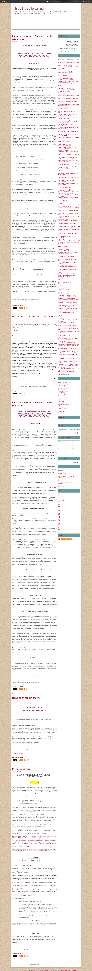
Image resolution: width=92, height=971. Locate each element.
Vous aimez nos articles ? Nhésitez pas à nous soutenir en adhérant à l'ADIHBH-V (67, 372)
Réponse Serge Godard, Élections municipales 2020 (68, 357)
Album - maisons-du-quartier (64, 69)
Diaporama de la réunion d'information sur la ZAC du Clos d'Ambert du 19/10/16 (68, 205)
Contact (53, 31)
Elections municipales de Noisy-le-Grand (66, 227)
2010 (59, 523)
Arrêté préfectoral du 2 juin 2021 (65, 77)
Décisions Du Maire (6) (63, 401)
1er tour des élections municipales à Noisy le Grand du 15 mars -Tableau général (68, 60)
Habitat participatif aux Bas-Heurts (65, 253)
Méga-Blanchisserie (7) (63, 399)
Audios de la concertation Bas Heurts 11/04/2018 (68, 110)
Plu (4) (59, 407)
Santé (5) (60, 405)
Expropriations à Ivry (62, 239)
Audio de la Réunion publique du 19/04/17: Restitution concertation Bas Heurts (67, 87)
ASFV (59, 480)
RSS (50, 31)
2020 (59, 509)
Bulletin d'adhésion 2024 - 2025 (64, 146)
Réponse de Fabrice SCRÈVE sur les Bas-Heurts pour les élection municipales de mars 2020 (68, 334)
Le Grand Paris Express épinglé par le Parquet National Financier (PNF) (67, 267)
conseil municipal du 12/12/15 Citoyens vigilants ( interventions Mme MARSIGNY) (68, 163)
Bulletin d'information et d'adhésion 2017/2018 (67, 147)
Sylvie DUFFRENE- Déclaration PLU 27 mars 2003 (69, 361)
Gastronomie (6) (61, 402)
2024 (59, 503)
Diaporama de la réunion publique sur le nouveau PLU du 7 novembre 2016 (68, 214)
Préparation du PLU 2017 (63, 294)
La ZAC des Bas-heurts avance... (65, 265)
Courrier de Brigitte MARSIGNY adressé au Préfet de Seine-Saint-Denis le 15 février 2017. (68, 186)
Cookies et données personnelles (61, 970)
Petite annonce (61, 285)
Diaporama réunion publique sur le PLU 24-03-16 (68, 219)
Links (59, 272)
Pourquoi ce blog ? (20, 31)
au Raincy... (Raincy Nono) (63, 472)
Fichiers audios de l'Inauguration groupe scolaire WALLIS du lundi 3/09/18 (68, 245)
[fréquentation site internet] (65, 540)
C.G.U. (53, 970)
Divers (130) (60, 387)
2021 (59, 507)
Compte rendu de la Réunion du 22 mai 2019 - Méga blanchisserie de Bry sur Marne (69, 155)
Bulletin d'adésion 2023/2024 (64, 141)
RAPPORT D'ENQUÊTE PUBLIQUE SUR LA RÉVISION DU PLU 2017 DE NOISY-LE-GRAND (69, 326)
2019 (59, 510)
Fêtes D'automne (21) (62, 395)
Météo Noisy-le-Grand (62, 421)
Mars (61, 499)
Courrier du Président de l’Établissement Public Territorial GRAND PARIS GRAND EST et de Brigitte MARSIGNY (68, 199)
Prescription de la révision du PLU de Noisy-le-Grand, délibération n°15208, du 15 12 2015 (68, 296)
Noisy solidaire (61, 470)
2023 (59, 504)
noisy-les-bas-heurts (21, 753)
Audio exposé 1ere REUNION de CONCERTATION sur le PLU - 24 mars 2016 (69, 107)
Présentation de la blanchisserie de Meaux (66, 298)
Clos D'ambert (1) (62, 411)
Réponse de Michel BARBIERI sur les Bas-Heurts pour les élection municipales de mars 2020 (68, 340)
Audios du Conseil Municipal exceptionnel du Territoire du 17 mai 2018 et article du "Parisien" (68, 130)
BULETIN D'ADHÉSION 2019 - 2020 (66, 140)
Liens (41, 31)
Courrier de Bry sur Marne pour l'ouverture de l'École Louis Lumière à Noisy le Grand (67, 189)
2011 (59, 522)
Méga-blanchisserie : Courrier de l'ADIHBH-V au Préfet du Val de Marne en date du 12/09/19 (68, 274)
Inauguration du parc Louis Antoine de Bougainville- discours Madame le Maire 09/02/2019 (69, 257)
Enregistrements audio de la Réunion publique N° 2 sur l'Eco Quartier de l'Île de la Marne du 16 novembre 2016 (68, 233)
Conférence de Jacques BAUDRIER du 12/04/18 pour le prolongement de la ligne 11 (68, 158)
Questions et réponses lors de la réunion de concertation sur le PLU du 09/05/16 (67, 323)
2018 (59, 512)
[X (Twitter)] (50, 1)
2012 (59, 520)
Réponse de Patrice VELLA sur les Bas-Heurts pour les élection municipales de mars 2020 (68, 349)
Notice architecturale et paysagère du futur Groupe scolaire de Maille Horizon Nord (68, 281)
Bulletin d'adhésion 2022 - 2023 (64, 144)
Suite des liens (61, 486)
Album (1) (60, 412)
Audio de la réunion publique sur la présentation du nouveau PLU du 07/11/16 (68, 96)
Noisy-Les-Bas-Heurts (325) (64, 382)
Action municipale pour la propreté (65, 65)
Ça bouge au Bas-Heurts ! (63, 148)
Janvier (61, 500)
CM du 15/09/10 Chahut (63, 150)
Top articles (37, 970)
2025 (59, 502)
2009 (59, 525)
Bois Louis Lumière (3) (63, 408)
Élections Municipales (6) (63, 404)
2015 (59, 516)
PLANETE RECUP (62, 485)
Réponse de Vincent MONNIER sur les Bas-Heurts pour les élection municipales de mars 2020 (68, 352)
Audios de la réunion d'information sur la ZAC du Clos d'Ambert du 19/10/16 (68, 117)
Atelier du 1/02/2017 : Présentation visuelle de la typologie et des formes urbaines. (68, 81)
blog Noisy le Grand (29, 8)
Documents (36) (61, 389)
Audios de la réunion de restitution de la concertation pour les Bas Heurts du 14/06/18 (69, 115)
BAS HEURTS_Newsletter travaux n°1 (66, 133)
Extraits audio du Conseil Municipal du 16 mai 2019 (69, 240)
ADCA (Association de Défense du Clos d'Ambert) (68, 475)
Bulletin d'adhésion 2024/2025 (32, 31)
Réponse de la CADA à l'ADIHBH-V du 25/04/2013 (68, 337)
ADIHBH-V (24, 970)
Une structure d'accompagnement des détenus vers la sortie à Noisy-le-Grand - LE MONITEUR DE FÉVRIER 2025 (68, 366)
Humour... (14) (61, 398)
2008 (59, 526)
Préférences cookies (72, 970)
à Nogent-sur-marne (62, 473)
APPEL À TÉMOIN (62, 75)
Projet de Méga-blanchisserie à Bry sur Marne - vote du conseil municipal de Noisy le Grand (68, 311)
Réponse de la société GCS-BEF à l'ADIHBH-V (68, 338)
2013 (59, 519)
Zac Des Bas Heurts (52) (63, 388)
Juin (60, 496)
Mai (60, 497)
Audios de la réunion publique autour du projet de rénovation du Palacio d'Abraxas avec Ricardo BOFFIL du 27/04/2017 (68, 121)
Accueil (13, 31)
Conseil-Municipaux (62, 171)
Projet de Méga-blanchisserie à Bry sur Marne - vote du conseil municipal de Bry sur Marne (68, 309)
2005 (59, 530)
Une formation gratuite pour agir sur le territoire (68, 362)
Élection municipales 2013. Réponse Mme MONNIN (69, 226)
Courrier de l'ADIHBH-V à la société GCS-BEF (68, 191)
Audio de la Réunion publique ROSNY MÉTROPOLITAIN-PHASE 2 (66, 90)
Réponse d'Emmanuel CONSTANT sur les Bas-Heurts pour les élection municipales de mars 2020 (68, 343)
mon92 (59, 479)
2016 (59, 514)
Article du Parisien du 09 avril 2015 (65, 78)
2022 (59, 506)
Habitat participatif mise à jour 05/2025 (66, 255)
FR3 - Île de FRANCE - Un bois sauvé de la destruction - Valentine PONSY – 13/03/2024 (67, 251)
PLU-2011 (60, 292)
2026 (59, 494)
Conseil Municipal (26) (63, 394)
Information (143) (62, 385)
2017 (59, 513)
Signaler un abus (48, 970)
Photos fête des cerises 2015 (64, 289)
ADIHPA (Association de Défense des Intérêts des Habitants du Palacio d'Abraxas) (68, 477)
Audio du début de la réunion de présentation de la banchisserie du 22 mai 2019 (68, 104)
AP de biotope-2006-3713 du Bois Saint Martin (68, 74)
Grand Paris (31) (61, 392)
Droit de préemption (21, 769)
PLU (59, 291)
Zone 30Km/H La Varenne (63, 374)
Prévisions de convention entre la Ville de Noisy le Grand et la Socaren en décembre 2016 (68, 300)
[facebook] (47, 1)
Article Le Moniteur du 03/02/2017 (65, 79)
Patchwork (45, 31)
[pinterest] (52, 1)
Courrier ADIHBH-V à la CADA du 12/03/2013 (68, 176)
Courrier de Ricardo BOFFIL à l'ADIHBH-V (67, 193)
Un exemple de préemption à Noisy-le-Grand (32, 316)
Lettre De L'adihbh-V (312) (64, 384)
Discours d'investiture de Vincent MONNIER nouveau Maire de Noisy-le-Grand (67, 221)
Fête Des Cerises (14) (62, 397)
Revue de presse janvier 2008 (26, 698)
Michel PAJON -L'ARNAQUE (64, 276)
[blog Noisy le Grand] (61, 42)
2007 (59, 527)
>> (37, 963)
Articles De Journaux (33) (63, 391)
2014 (59, 517)
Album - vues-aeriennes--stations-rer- (65, 72)
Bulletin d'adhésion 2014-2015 (64, 143)
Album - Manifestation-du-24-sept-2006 (66, 71)
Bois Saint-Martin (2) (62, 410)
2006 (59, 529)
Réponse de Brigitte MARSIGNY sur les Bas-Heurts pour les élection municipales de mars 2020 (68, 332)
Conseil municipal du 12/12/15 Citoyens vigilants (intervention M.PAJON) (68, 161)
